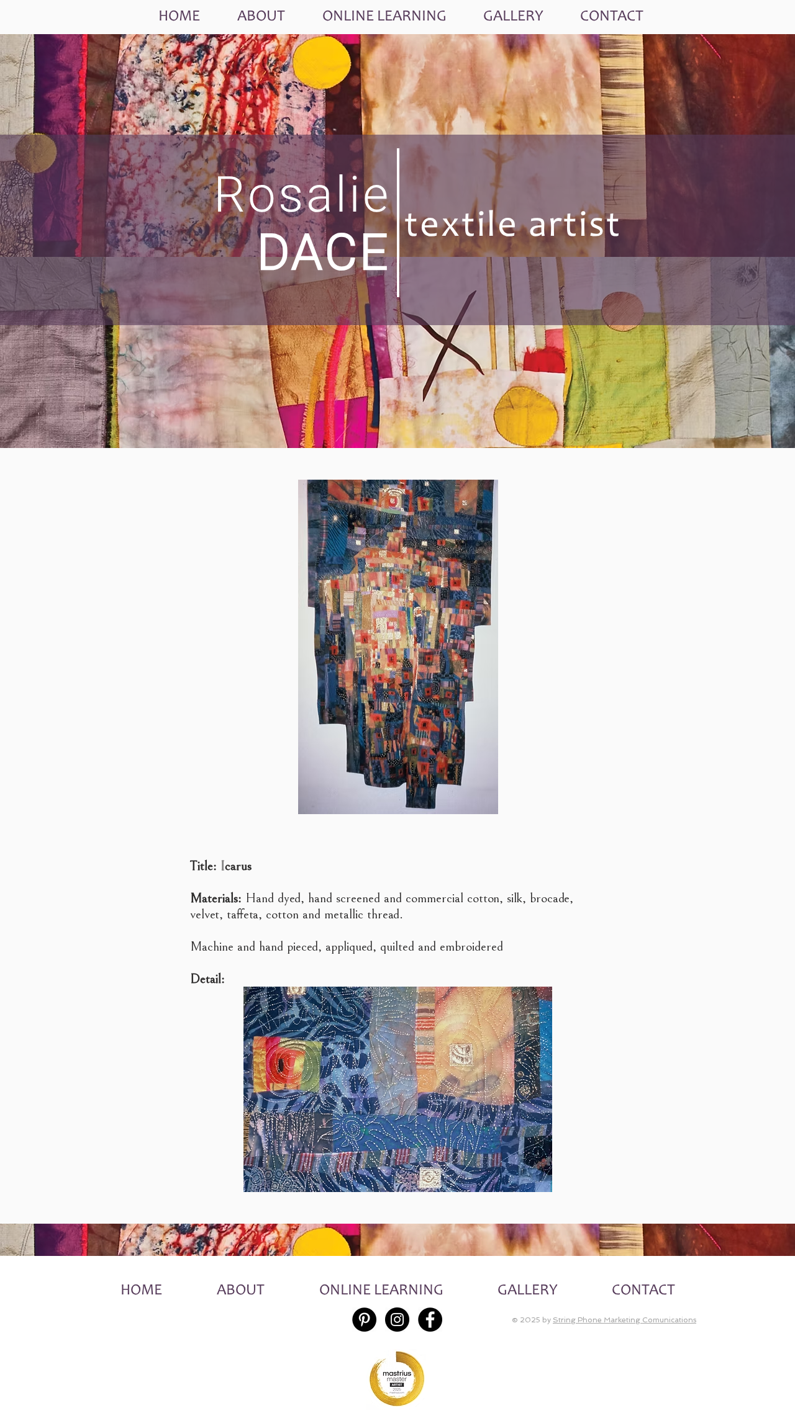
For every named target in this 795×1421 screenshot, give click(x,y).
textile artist (513, 227)
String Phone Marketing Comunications (624, 1320)
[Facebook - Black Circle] (430, 1319)
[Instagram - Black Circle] (397, 1319)
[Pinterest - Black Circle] (364, 1319)
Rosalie (302, 195)
